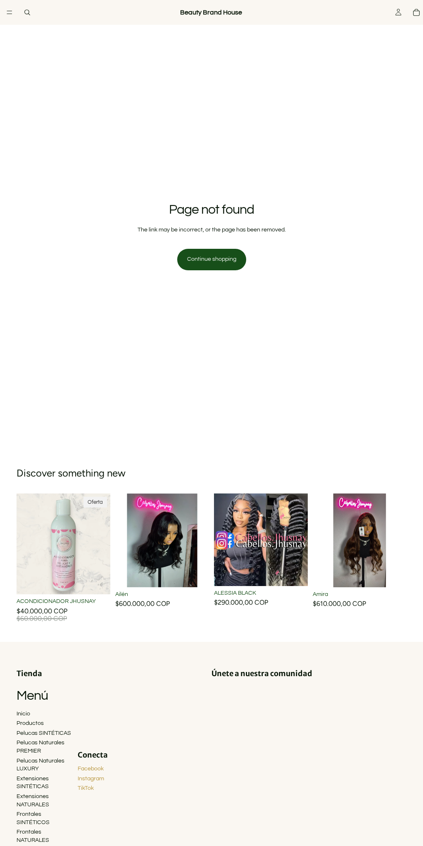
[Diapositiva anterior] (124, 540)
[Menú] (9, 12)
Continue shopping (211, 259)
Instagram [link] (91, 779)
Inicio (23, 714)
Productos (30, 723)
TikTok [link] (86, 788)
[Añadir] (97, 581)
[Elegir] (196, 574)
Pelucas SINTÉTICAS (44, 733)
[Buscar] (27, 12)
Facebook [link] (91, 769)
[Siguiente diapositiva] (200, 540)
